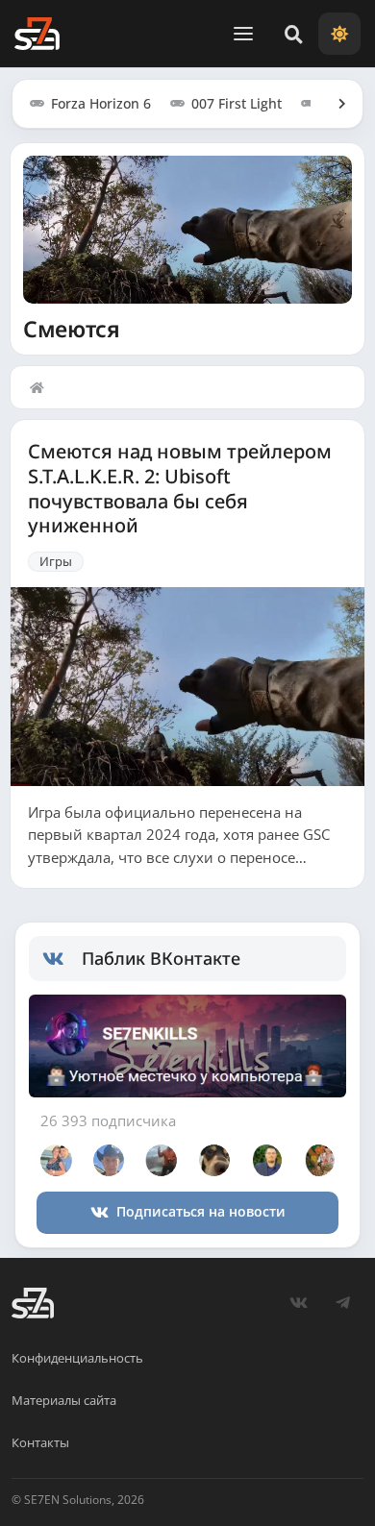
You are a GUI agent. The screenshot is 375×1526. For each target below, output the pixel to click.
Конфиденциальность (77, 1357)
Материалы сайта (64, 1400)
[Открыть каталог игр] (333, 104)
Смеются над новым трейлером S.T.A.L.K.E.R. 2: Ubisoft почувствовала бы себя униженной (180, 488)
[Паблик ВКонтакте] (62, 959)
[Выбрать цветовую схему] (339, 33)
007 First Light (236, 103)
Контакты (40, 1442)
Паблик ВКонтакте (161, 958)
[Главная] (41, 387)
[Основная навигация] (243, 33)
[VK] (298, 1303)
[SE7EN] (37, 33)
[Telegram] (342, 1303)
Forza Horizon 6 (101, 103)
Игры (55, 561)
